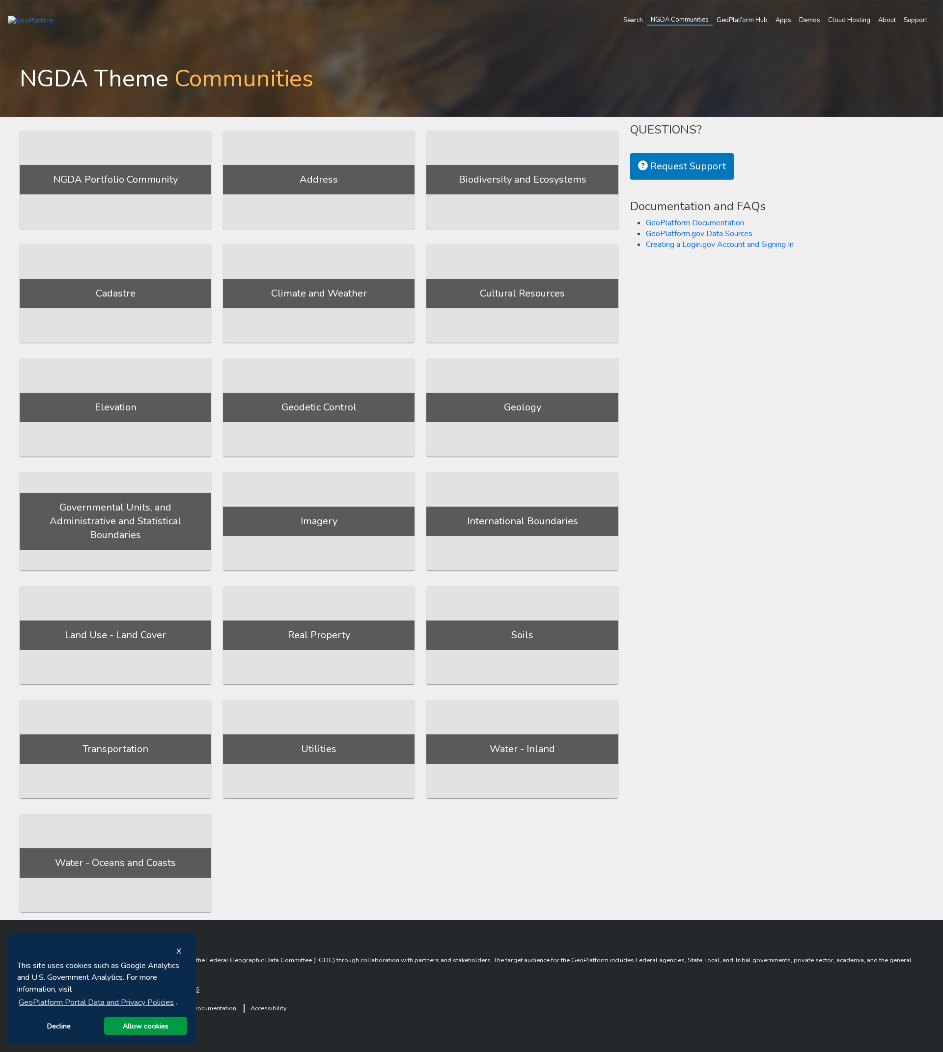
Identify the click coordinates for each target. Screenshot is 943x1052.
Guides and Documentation (198, 1008)
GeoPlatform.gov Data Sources (699, 233)
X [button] (178, 951)
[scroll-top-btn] (901, 1035)
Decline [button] (59, 1026)
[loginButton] (933, 20)
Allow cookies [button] (145, 1026)
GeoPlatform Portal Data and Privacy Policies (96, 1002)
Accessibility (268, 1008)
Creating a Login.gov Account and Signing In (720, 244)
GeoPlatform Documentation (695, 222)
